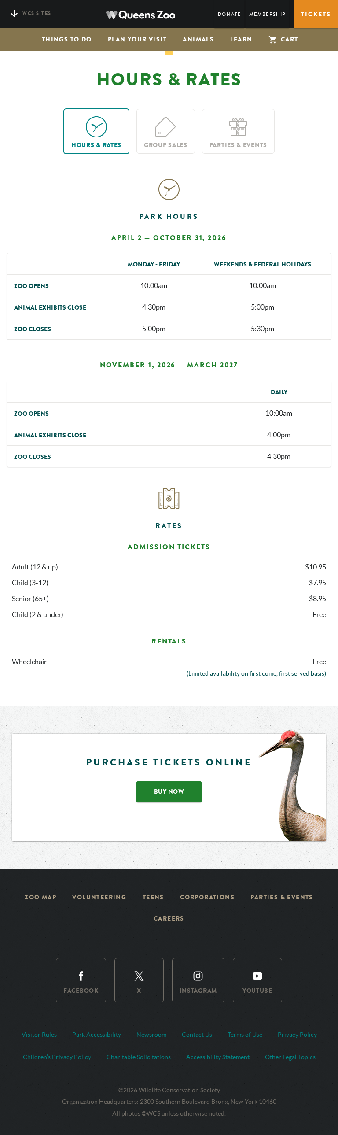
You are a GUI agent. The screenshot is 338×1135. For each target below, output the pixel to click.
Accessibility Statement (218, 1057)
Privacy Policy (297, 1034)
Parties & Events (281, 897)
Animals (198, 39)
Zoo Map (40, 897)
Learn (241, 39)
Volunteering (99, 897)
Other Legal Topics (290, 1057)
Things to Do (67, 39)
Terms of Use (245, 1034)
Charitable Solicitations (139, 1057)
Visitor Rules (39, 1034)
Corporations (207, 897)
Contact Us (197, 1034)
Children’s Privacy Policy (57, 1057)
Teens (153, 897)
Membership (267, 14)
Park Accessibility (96, 1034)
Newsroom (151, 1034)
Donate (229, 14)
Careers (169, 918)
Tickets (316, 14)
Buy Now (169, 791)
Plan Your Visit (137, 39)
